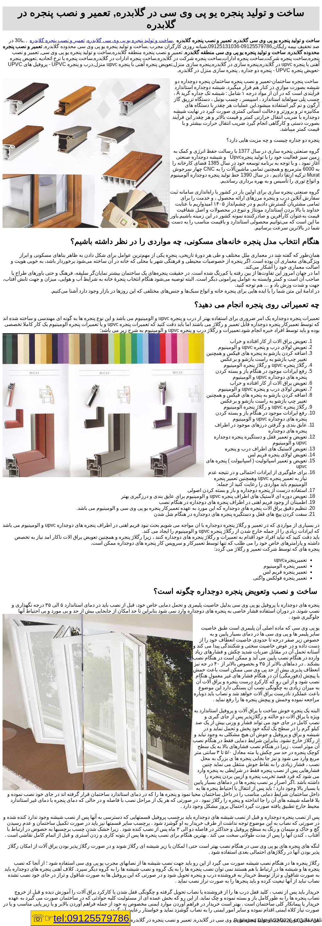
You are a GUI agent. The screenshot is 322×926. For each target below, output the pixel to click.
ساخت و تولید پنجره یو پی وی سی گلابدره (130, 40)
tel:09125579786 (91, 918)
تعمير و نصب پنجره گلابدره (57, 40)
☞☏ (80, 918)
